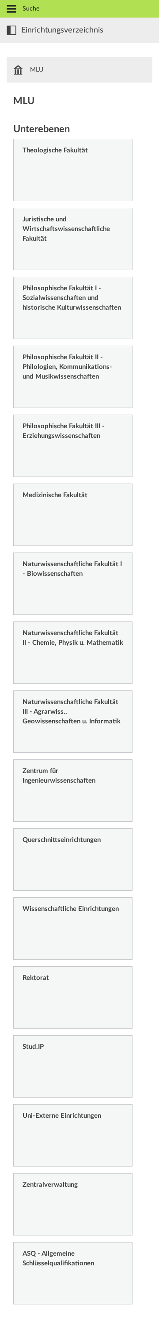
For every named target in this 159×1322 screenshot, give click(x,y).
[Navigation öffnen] (11, 9)
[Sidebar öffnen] (11, 30)
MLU (36, 70)
